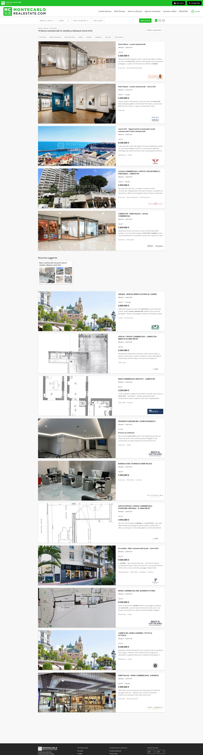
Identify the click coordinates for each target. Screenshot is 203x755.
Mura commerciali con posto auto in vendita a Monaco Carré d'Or (53, 264)
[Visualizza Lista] (156, 20)
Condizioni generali (115, 751)
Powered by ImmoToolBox (46, 754)
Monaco (46, 28)
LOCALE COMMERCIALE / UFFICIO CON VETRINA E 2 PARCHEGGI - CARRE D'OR (139, 172)
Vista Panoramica (69, 37)
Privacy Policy (113, 754)
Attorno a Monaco (135, 11)
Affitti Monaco (119, 11)
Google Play (195, 3)
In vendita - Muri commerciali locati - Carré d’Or (138, 548)
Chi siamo (80, 751)
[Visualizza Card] (159, 20)
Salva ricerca (145, 20)
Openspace (98, 37)
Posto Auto (42, 37)
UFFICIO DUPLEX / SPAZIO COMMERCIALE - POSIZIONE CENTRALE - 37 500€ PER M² (135, 507)
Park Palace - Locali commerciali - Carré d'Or (137, 86)
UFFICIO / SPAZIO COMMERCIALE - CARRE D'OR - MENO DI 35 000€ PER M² (137, 337)
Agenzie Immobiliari (152, 11)
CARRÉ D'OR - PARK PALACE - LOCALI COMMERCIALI (133, 215)
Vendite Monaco (105, 11)
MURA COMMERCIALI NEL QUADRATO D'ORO (136, 591)
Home (40, 28)
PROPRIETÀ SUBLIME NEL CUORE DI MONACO (136, 421)
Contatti (79, 754)
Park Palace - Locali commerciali (132, 44)
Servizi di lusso (119, 37)
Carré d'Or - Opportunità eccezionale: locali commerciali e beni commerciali (136, 130)
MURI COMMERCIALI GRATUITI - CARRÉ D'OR (136, 379)
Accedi (197, 11)
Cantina (80, 37)
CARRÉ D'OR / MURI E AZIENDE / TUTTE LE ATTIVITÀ (135, 634)
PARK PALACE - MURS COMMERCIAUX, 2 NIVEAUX (138, 675)
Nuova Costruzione (55, 37)
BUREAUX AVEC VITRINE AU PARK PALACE (135, 463)
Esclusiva (89, 37)
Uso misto (108, 37)
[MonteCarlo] (24, 11)
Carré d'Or (53, 28)
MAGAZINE (183, 11)
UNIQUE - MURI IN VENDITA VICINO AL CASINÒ (137, 294)
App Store (180, 3)
